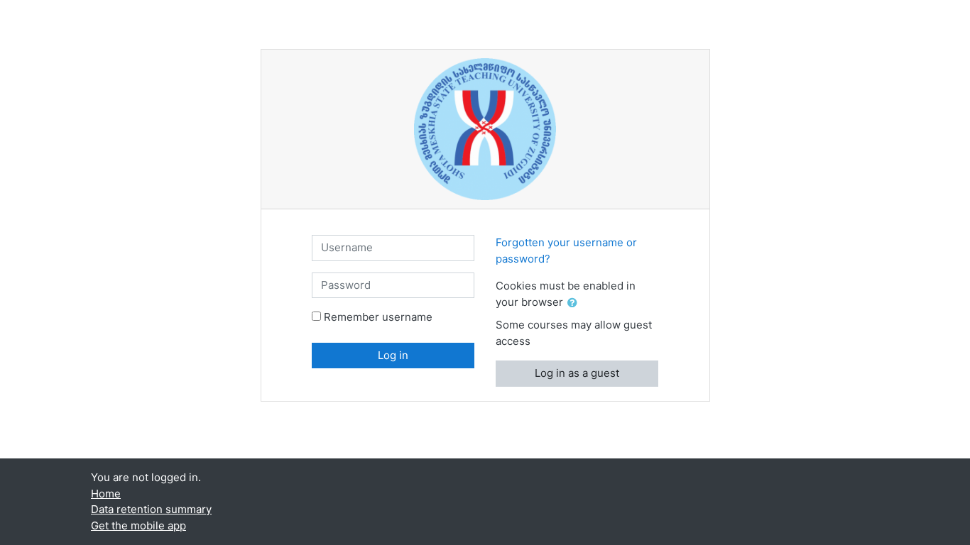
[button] (575, 303)
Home (106, 493)
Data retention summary (151, 509)
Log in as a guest (577, 373)
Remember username (378, 317)
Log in (393, 355)
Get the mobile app (138, 525)
